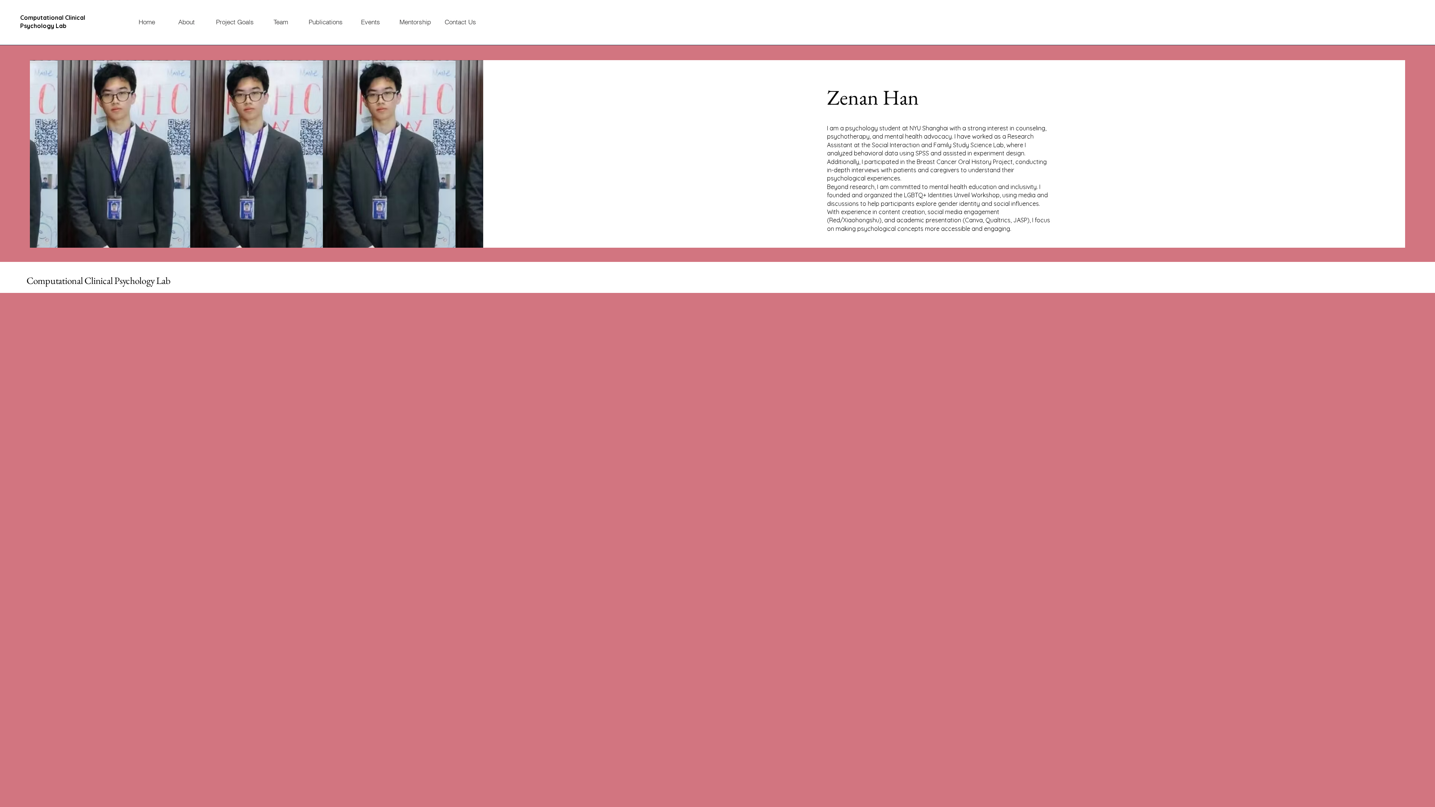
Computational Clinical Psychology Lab (98, 280)
